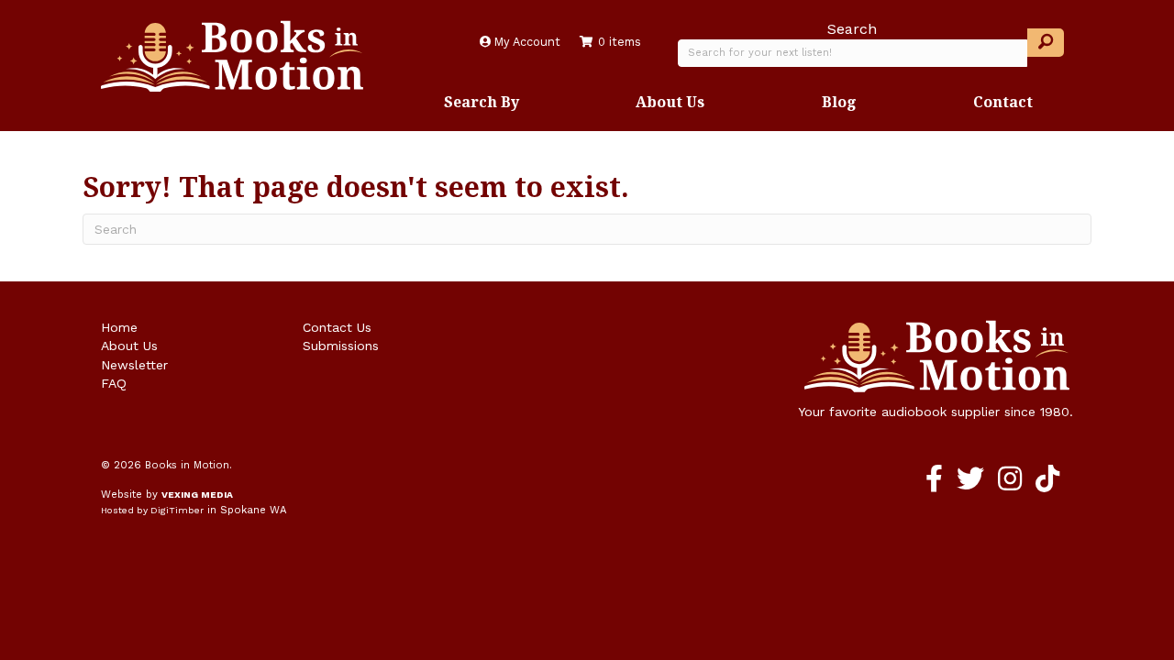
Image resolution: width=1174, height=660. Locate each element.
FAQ (114, 383)
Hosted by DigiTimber (152, 510)
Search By (481, 102)
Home (119, 327)
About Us (670, 102)
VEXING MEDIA (197, 495)
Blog (839, 102)
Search (852, 29)
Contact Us (337, 327)
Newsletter (134, 365)
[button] (1045, 42)
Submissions (341, 345)
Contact (1003, 102)
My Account (525, 42)
